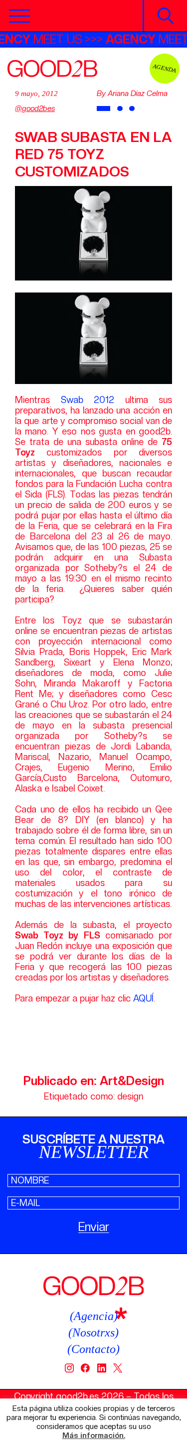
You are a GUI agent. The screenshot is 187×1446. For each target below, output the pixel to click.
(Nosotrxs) (93, 1332)
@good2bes (35, 108)
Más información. (93, 1436)
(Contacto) (93, 1349)
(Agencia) (94, 1316)
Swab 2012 (88, 399)
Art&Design (132, 1081)
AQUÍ (143, 998)
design (130, 1096)
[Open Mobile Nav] (19, 16)
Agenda (165, 68)
